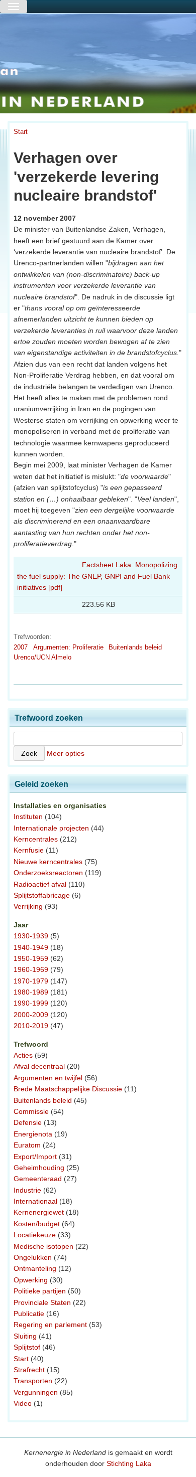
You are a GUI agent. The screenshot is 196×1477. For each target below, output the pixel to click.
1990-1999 (31, 1003)
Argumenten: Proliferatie (68, 647)
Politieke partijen (40, 1291)
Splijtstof (27, 1347)
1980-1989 (31, 992)
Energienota (33, 1134)
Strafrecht (29, 1370)
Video (23, 1403)
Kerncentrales (36, 839)
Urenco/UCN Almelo (42, 657)
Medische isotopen (43, 1246)
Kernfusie (29, 850)
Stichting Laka (129, 1463)
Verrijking (28, 906)
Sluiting (25, 1336)
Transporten (33, 1381)
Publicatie (29, 1313)
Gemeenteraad (38, 1179)
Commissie (31, 1111)
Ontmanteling (35, 1268)
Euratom (27, 1145)
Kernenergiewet (39, 1212)
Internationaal (35, 1201)
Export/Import (35, 1157)
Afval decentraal (39, 1066)
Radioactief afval (40, 884)
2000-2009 (31, 1015)
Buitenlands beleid (135, 647)
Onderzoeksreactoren (48, 873)
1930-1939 (31, 936)
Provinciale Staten (42, 1302)
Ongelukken (33, 1257)
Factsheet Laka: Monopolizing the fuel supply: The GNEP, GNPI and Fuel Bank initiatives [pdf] (97, 576)
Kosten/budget (37, 1224)
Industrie (27, 1190)
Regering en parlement (50, 1325)
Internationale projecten (51, 828)
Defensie (28, 1122)
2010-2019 (31, 1026)
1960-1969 (31, 969)
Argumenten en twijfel (48, 1078)
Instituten (28, 816)
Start (21, 131)
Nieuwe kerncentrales (48, 862)
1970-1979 (31, 981)
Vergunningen (36, 1392)
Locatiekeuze (35, 1235)
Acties (23, 1055)
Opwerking (31, 1280)
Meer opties (65, 753)
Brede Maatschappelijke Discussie (68, 1089)
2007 (21, 647)
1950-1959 (31, 958)
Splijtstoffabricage (42, 895)
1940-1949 (31, 947)
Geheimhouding (39, 1168)
